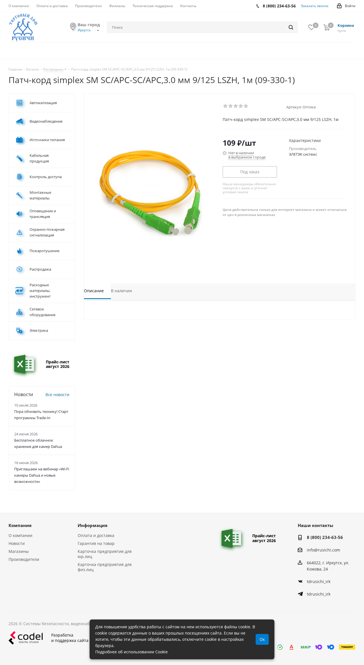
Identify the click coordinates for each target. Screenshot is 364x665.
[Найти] (291, 27)
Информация (92, 525)
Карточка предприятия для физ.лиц (105, 567)
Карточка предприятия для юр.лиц (105, 554)
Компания (20, 525)
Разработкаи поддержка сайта (69, 637)
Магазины (19, 551)
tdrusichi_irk (318, 581)
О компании (20, 535)
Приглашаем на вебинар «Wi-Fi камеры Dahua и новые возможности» (41, 475)
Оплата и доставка (96, 535)
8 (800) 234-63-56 (325, 537)
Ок (262, 639)
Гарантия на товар (96, 543)
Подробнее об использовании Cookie (131, 651)
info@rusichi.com (323, 550)
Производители (24, 559)
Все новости (57, 394)
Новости (17, 543)
